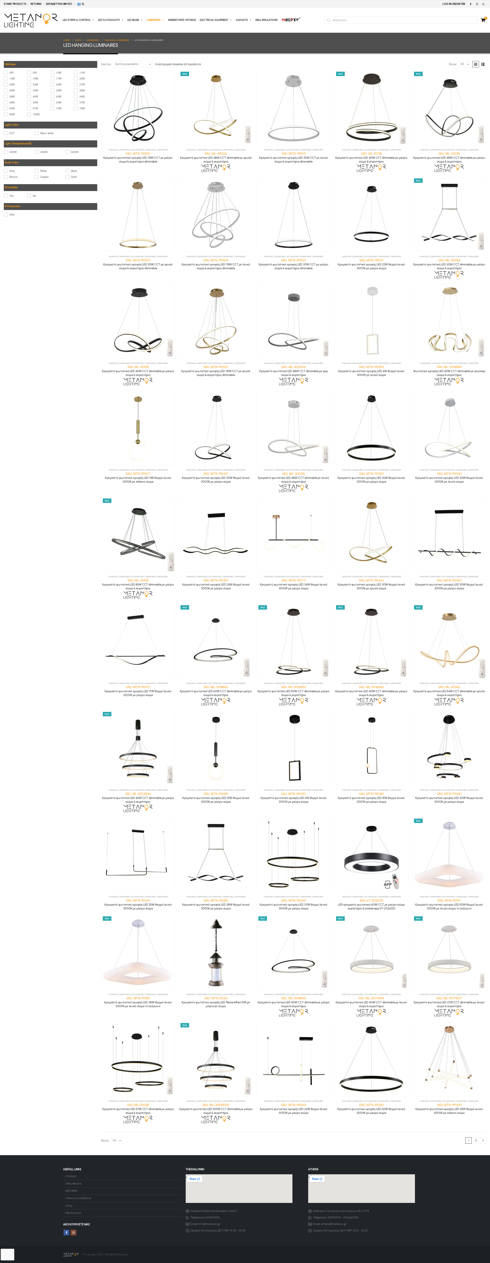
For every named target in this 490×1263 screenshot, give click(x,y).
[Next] (483, 1140)
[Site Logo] (31, 20)
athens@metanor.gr (333, 1224)
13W (12, 78)
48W (12, 102)
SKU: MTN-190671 (138, 477)
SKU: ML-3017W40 (371, 1002)
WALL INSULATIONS (266, 20)
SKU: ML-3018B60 (216, 691)
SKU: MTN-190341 (293, 904)
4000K (44, 152)
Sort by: (106, 64)
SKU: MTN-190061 (215, 371)
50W (35, 102)
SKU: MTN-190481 (371, 798)
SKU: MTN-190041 (216, 264)
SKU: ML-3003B (449, 157)
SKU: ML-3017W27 (449, 1002)
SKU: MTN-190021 (293, 264)
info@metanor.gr (209, 1224)
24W (35, 84)
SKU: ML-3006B (138, 1109)
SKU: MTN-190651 (449, 798)
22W (82, 78)
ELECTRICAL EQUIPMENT (214, 20)
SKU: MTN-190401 (449, 584)
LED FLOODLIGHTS (109, 20)
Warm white (46, 133)
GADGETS (242, 20)
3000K (13, 152)
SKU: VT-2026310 (371, 904)
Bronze (13, 177)
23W (12, 84)
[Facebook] (470, 4)
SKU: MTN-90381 (138, 1002)
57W (82, 102)
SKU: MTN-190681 (215, 798)
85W (12, 114)
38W (12, 96)
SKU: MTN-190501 (371, 371)
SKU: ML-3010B (138, 371)
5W (35, 72)
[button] (475, 64)
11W (82, 72)
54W (58, 102)
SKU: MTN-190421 (216, 477)
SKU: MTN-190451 (216, 584)
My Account (73, 1213)
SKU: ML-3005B (449, 264)
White (43, 171)
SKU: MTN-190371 (138, 691)
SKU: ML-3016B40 (371, 691)
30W (35, 90)
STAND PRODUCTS (15, 4)
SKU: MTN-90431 (216, 1002)
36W (82, 90)
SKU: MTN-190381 (216, 904)
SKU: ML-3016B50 (293, 691)
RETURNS (36, 4)
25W (58, 84)
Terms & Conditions (78, 1198)
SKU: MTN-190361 (371, 1109)
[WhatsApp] (483, 4)
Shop (69, 1205)
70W (58, 108)
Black (74, 171)
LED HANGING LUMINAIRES (143, 150)
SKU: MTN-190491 (294, 798)
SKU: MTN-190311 (371, 264)
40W (35, 96)
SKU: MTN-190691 (449, 1109)
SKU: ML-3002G (216, 157)
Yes (11, 196)
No (34, 196)
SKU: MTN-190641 (293, 1109)
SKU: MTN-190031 (138, 264)
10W (58, 72)
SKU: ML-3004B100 (215, 1109)
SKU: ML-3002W (293, 477)
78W (82, 108)
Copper (44, 177)
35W (58, 90)
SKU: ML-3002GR (293, 371)
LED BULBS (133, 20)
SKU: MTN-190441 (371, 584)
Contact (71, 1176)
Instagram (73, 1232)
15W (35, 78)
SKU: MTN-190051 (138, 157)
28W (12, 90)
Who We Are (73, 1183)
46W (82, 96)
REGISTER (459, 4)
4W (11, 72)
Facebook (66, 1232)
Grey (12, 171)
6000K (74, 152)
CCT (12, 133)
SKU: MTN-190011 (293, 157)
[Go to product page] (138, 108)
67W (35, 108)
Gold (73, 177)
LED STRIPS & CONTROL (77, 20)
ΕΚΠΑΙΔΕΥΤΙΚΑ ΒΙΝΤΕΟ (59, 4)
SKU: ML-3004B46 (138, 798)
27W (82, 84)
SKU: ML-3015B (138, 584)
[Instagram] (477, 4)
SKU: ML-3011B (371, 157)
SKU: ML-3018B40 (294, 1002)
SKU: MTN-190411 (138, 904)
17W (58, 78)
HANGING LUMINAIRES (119, 150)
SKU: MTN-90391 (449, 904)
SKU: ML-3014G (449, 691)
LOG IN (447, 4)
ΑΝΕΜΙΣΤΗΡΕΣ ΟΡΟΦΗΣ (182, 20)
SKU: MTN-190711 (293, 584)
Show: (453, 64)
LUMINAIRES (154, 20)
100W (36, 114)
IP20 (12, 214)
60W (12, 108)
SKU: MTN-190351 (371, 477)
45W (58, 96)
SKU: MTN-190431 (449, 477)
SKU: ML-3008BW (449, 371)
